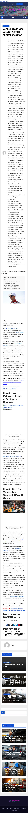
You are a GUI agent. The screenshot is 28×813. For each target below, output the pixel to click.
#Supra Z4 (11, 251)
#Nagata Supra (12, 134)
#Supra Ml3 (11, 229)
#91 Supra (18, 84)
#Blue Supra (11, 106)
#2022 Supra (11, 69)
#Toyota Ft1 (11, 255)
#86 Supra (11, 80)
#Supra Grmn (18, 205)
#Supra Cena (11, 199)
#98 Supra (11, 93)
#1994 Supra (11, 58)
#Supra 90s (18, 186)
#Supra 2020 (18, 173)
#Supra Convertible (13, 201)
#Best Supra (12, 104)
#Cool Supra (20, 110)
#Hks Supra (11, 121)
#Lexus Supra (19, 121)
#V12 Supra (11, 262)
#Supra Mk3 (11, 223)
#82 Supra (11, 75)
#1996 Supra (11, 60)
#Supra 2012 (11, 164)
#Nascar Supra (21, 134)
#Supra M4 (11, 220)
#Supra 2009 (19, 160)
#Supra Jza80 (12, 218)
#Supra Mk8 (19, 227)
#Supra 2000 (11, 151)
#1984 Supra (11, 47)
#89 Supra (17, 82)
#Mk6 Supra (11, 127)
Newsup (23, 808)
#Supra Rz (20, 242)
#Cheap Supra (12, 110)
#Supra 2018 (11, 171)
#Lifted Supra (11, 123)
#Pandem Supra (12, 138)
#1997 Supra (19, 60)
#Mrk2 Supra (19, 130)
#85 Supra (17, 78)
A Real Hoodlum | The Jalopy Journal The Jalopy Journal (9, 634)
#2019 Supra (11, 67)
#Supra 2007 (19, 158)
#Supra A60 (11, 188)
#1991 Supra (19, 54)
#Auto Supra (20, 99)
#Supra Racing (12, 242)
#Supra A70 (18, 188)
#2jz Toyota (17, 71)
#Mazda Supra (20, 125)
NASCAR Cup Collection (11, 328)
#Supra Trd (18, 244)
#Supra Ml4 (18, 229)
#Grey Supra (20, 117)
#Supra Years (11, 249)
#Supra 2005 (19, 156)
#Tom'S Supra (19, 251)
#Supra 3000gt (12, 179)
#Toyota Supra (12, 259)
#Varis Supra (18, 262)
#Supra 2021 (11, 175)
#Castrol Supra (12, 108)
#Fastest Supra (12, 112)
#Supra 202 (11, 173)
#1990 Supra (11, 54)
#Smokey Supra (12, 143)
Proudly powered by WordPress (9, 808)
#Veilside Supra (12, 264)
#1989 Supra (19, 52)
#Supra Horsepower (13, 214)
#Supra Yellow (20, 249)
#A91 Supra (18, 95)
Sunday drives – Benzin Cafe (13, 665)
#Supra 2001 (19, 151)
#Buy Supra (19, 106)
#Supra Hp (11, 216)
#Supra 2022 (19, 175)
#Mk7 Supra (19, 127)
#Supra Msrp (19, 233)
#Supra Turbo (12, 246)
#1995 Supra (19, 58)
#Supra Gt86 (19, 210)
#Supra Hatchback (13, 212)
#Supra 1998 (20, 147)
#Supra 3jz (20, 179)
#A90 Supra (11, 95)
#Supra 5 (10, 184)
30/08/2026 (8, 740)
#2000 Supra (18, 65)
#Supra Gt (11, 207)
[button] (23, 17)
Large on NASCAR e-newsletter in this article (13, 382)
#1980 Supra (20, 43)
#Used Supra (20, 259)
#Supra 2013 (19, 164)
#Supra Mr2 (11, 233)
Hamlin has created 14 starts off (12, 456)
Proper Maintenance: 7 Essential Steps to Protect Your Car (13, 738)
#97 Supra (17, 91)
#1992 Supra (11, 56)
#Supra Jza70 (19, 216)
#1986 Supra (11, 49)
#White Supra (21, 264)
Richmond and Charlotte (17, 596)
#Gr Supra (19, 114)
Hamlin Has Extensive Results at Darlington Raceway (13, 282)
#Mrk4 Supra (19, 132)
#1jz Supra (19, 62)
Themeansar (14, 810)
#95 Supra (17, 88)
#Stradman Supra (13, 145)
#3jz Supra (11, 73)
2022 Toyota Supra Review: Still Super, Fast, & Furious (18, 634)
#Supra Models (20, 231)
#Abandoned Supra (13, 97)
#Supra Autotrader (13, 194)
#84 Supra (11, 78)
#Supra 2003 (19, 153)
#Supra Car (22, 194)
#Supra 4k (17, 181)
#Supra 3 (17, 177)
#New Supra (12, 136)
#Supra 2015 (19, 166)
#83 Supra (17, 75)
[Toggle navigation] (13, 17)
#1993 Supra (19, 56)
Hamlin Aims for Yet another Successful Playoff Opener (12, 286)
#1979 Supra (12, 43)
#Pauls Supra (21, 138)
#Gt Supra (19, 119)
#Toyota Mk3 (18, 255)
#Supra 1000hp (12, 147)
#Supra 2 (10, 149)
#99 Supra (17, 93)
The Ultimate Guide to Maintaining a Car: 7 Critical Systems (13, 771)
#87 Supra (17, 80)
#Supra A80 (11, 190)
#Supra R (18, 240)
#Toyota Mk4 (11, 257)
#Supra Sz (11, 244)
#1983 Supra (19, 45)
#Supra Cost (11, 203)
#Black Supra (20, 104)
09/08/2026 (8, 789)
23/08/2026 (8, 757)
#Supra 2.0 (17, 149)
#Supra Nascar (12, 236)
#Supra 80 (17, 184)
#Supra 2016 (11, 168)
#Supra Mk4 (18, 223)
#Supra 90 (11, 186)
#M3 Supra (19, 123)
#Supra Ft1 (19, 203)
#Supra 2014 (11, 166)
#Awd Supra (22, 101)
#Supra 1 (20, 145)
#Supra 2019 (19, 171)
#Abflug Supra (12, 99)
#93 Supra (17, 86)
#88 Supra (11, 82)
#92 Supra (11, 86)
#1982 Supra (11, 45)
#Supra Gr (11, 205)
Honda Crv (6, 734)
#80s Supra (18, 73)
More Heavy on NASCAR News (13, 288)
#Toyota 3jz (11, 253)
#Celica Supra (21, 108)
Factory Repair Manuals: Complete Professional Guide (14, 754)
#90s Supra (11, 84)
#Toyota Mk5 (19, 257)
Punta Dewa (16, 700)
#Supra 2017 (19, 168)
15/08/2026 (8, 773)
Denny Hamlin (19, 332)
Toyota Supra (7, 662)
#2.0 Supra (11, 65)
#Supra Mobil (11, 231)
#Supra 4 (10, 181)
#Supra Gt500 (12, 210)
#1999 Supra (11, 62)
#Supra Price (11, 240)
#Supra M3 (20, 218)
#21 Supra (10, 71)
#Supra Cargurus (13, 197)
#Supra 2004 (11, 156)
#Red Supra (11, 140)
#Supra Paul (21, 238)
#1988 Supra (11, 52)
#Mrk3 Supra (11, 132)
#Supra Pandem (12, 238)
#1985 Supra (19, 47)
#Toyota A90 (18, 253)
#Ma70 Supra (12, 125)
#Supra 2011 (19, 162)
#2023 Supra (19, 69)
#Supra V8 (19, 246)
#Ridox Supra (19, 140)
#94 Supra (11, 88)
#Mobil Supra (11, 130)
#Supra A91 (11, 192)
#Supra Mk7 (11, 227)
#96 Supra (11, 91)
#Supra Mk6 (18, 225)
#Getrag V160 (11, 114)
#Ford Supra (20, 112)
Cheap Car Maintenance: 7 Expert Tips (14, 786)
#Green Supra (12, 117)
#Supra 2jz (11, 177)
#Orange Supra (20, 136)
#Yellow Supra (12, 266)
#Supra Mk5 (11, 225)
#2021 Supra (19, 67)
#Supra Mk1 (18, 220)
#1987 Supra (19, 49)
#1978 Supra (21, 41)
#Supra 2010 (11, 162)
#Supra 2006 (11, 158)
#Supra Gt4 (17, 207)
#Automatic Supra (13, 101)
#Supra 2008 (11, 160)
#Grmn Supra (11, 119)
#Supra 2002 (11, 153)
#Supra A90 (18, 190)
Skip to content (4, 1)
